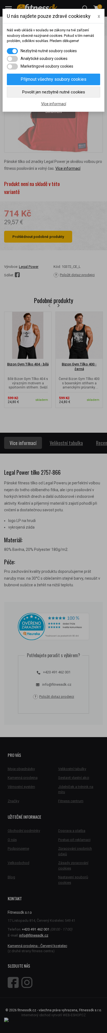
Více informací (53, 104)
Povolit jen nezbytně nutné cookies (53, 92)
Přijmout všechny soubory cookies (53, 79)
